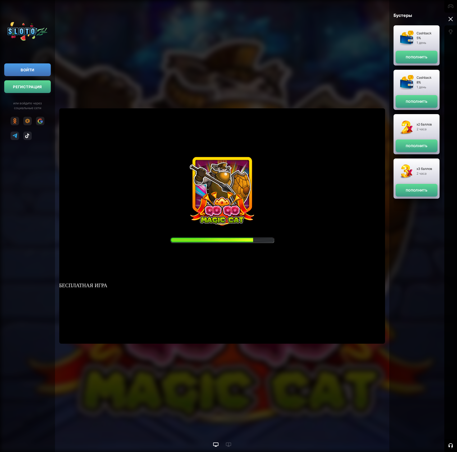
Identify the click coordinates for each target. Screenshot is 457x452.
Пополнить (416, 57)
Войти (27, 70)
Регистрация (27, 87)
